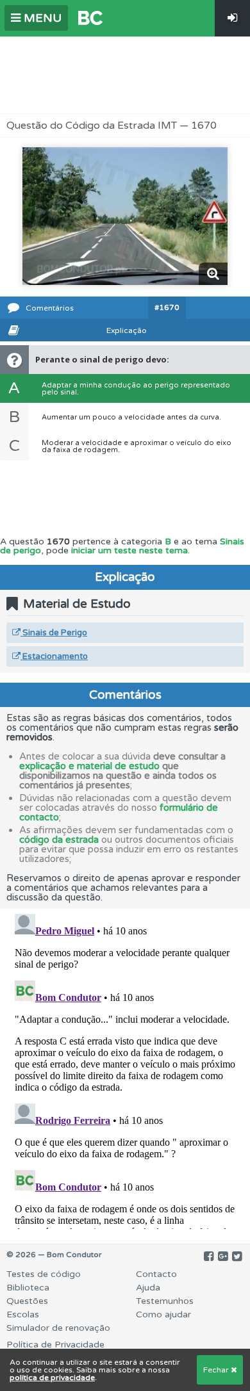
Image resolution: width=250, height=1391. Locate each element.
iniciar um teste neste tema (129, 550)
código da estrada (59, 839)
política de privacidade (52, 1377)
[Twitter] (237, 1256)
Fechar (217, 1369)
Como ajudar (163, 1314)
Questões (27, 1301)
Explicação (126, 330)
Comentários (50, 308)
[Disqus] (125, 1069)
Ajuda (148, 1287)
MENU (41, 18)
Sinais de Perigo (54, 633)
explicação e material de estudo (89, 766)
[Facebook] (208, 1256)
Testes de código (43, 1274)
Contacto (156, 1274)
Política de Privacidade (55, 1344)
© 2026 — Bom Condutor (54, 1254)
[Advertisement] (125, 75)
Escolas (22, 1314)
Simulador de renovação (58, 1327)
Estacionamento (54, 656)
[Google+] (223, 1256)
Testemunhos (165, 1301)
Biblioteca (27, 1287)
